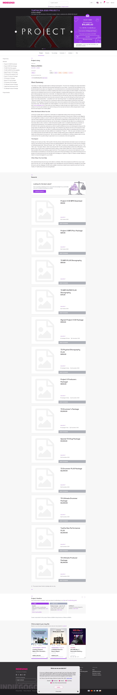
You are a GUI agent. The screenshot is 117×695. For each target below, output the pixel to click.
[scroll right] (71, 32)
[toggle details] (47, 658)
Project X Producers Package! (11, 76)
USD (91, 2)
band (56, 72)
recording (65, 72)
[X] (18, 675)
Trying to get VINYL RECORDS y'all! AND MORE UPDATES (87, 45)
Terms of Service (27, 690)
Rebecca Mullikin (37, 12)
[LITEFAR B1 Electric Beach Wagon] (58, 636)
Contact (80, 669)
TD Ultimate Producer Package (11, 88)
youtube (70, 72)
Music (33, 72)
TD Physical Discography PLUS (11, 74)
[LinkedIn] (24, 675)
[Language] (97, 2)
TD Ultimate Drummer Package (11, 84)
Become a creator (96, 673)
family (60, 72)
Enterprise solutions (96, 675)
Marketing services (96, 671)
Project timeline (6, 92)
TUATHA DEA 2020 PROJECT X (45, 10)
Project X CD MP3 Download (10, 64)
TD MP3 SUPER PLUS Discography (12, 70)
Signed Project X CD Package (11, 72)
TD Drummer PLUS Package (10, 82)
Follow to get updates (37, 612)
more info (33, 67)
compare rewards (39, 191)
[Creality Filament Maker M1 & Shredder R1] (39, 636)
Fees (93, 669)
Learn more (59, 609)
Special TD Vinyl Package (10, 80)
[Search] (50, 2)
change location (64, 6)
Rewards (5, 61)
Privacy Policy (19, 690)
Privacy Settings (35, 690)
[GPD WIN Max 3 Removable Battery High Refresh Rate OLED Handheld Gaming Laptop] (77, 636)
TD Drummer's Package (9, 78)
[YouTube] (20, 675)
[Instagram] (22, 675)
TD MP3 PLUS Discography (10, 68)
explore (64, 626)
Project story (6, 58)
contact (38, 67)
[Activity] (104, 3)
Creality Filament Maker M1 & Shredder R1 (38, 651)
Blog (79, 673)
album (51, 72)
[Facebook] (16, 675)
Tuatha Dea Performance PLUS (11, 86)
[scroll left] (16, 32)
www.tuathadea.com (39, 105)
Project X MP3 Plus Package (10, 66)
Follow (88, 36)
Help (64, 600)
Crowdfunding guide (72, 600)
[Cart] (100, 3)
